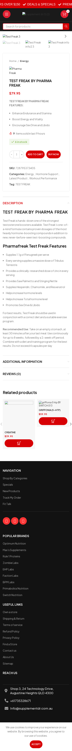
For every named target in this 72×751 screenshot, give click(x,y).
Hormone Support (47, 174)
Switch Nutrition (12, 595)
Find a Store (10, 644)
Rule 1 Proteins (11, 556)
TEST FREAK (23, 184)
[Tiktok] (23, 521)
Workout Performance (43, 178)
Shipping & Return (13, 618)
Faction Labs (10, 575)
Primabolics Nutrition (15, 588)
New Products (11, 491)
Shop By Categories (15, 478)
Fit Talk (7, 503)
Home (13, 60)
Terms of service (13, 624)
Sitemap (8, 663)
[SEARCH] (66, 26)
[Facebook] (6, 521)
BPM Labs (8, 582)
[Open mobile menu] (6, 14)
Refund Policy (11, 631)
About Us (8, 657)
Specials (8, 484)
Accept (36, 744)
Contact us (9, 650)
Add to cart (35, 154)
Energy (24, 60)
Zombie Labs (10, 562)
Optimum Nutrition (14, 543)
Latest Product (18, 178)
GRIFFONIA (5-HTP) (50, 409)
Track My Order (12, 497)
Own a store (10, 612)
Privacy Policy (11, 637)
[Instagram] (14, 521)
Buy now (53, 154)
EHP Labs (8, 569)
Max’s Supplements (14, 550)
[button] (19, 443)
